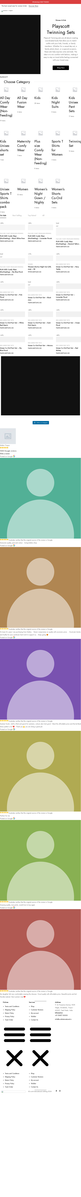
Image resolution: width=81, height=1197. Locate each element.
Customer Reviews (37, 1010)
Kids (37, 97)
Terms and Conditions (12, 1006)
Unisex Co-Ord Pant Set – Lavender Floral (65, 296)
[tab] (3, 215)
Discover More (33, 6)
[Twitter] (79, 6)
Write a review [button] (5, 454)
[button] (14, 1047)
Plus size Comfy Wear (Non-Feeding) (40, 152)
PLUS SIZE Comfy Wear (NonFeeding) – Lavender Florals (40, 237)
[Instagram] (60, 1091)
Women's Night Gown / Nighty (40, 196)
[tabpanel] (40, 289)
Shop (32, 1006)
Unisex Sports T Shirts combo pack (6, 198)
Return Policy (9, 1013)
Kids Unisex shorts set (4, 148)
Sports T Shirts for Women (57, 148)
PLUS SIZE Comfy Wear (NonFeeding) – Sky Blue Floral (11, 270)
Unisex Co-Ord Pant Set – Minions (40, 345)
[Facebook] (56, 1091)
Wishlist (33, 1016)
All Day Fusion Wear (22, 102)
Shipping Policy (10, 1010)
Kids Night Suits (56, 102)
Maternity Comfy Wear (23, 145)
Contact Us (34, 1020)
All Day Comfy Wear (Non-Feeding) (6, 106)
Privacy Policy (9, 1016)
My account (35, 1013)
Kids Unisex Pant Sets (73, 104)
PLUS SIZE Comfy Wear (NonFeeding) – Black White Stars (12, 237)
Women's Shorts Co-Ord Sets (58, 196)
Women (22, 189)
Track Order (9, 1020)
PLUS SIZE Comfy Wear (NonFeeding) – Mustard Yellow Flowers (67, 243)
